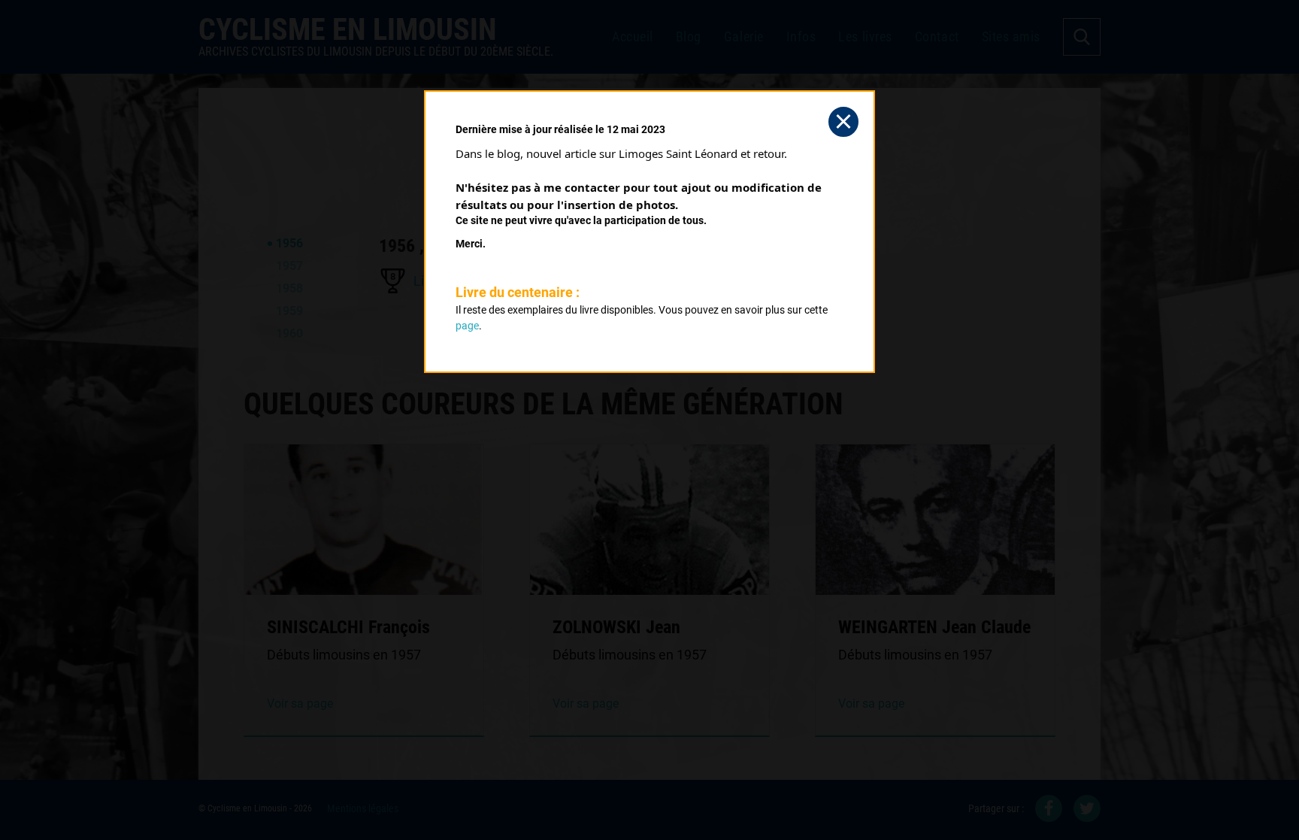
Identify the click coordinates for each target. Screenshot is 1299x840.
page (467, 326)
